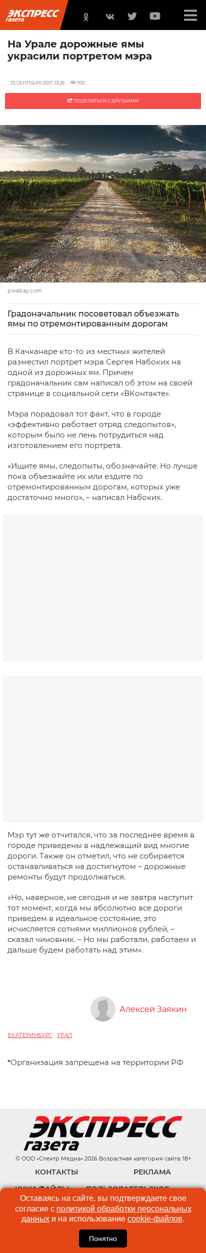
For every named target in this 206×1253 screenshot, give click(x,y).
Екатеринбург (30, 1035)
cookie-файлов (155, 1218)
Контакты (56, 1172)
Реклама (152, 1172)
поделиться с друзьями (105, 101)
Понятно (103, 1238)
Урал (64, 1035)
